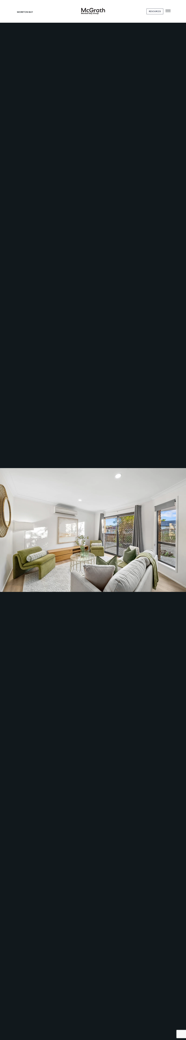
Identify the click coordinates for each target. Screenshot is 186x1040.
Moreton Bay (25, 12)
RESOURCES (155, 11)
